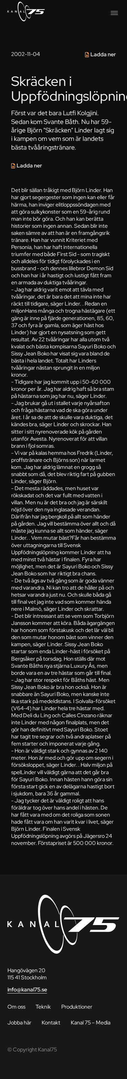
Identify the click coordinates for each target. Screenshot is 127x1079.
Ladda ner (103, 54)
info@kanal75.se (27, 989)
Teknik (43, 1006)
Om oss (16, 1006)
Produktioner (76, 1006)
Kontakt (51, 1022)
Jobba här (19, 1022)
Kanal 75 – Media (90, 1022)
